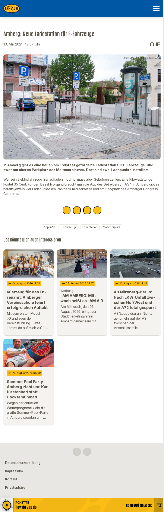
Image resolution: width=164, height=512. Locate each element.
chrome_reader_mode (158, 44)
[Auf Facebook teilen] (66, 210)
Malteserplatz (111, 227)
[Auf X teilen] (76, 210)
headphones (152, 44)
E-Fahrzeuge (69, 227)
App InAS (49, 227)
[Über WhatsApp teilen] (87, 210)
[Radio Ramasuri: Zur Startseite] (76, 8)
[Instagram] (87, 451)
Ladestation (89, 227)
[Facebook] (76, 451)
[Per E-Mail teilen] (97, 210)
